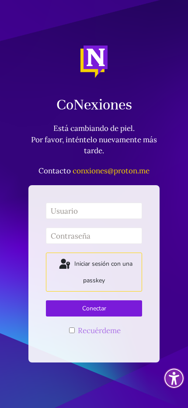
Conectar (94, 308)
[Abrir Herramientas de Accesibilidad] (174, 378)
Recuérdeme (98, 330)
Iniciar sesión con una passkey (102, 272)
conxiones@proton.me (111, 171)
